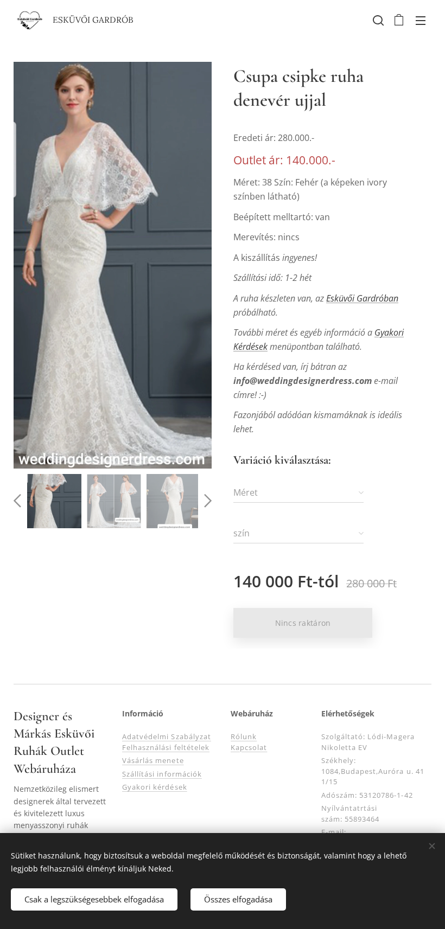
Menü (420, 20)
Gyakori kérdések (154, 787)
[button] (377, 20)
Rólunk (244, 736)
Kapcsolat (249, 747)
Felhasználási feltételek (165, 747)
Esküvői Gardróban (362, 298)
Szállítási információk (162, 774)
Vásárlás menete (153, 760)
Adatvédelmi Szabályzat (166, 736)
